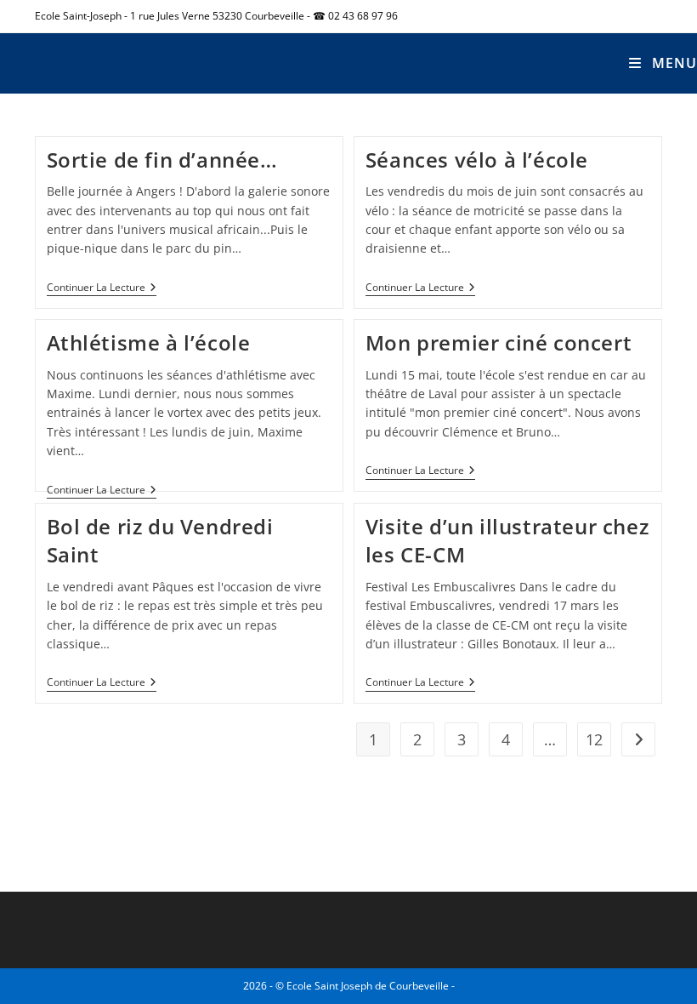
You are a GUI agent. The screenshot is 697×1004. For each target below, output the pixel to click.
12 (594, 739)
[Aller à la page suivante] (638, 739)
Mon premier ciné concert (499, 342)
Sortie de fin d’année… (162, 159)
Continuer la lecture (101, 288)
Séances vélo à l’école (477, 159)
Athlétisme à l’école (149, 342)
